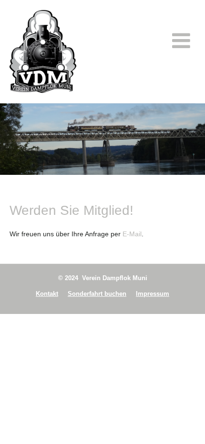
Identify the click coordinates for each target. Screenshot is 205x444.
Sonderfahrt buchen (97, 293)
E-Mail (132, 234)
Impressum (152, 293)
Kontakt (47, 293)
